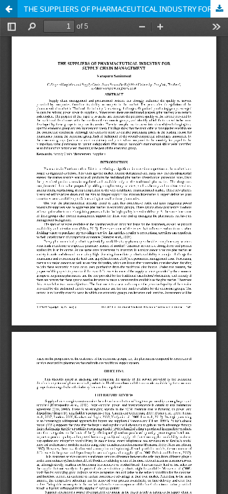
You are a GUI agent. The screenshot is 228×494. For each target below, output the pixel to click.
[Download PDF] (219, 9)
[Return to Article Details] (9, 9)
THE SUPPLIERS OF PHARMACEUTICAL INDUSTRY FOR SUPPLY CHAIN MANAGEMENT (125, 9)
